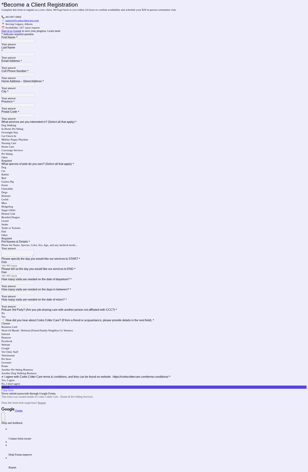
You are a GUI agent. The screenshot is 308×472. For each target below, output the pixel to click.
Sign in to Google (11, 30)
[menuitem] (158, 433)
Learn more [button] (53, 30)
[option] (154, 323)
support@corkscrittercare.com (22, 20)
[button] (154, 387)
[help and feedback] (3, 416)
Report (42, 402)
